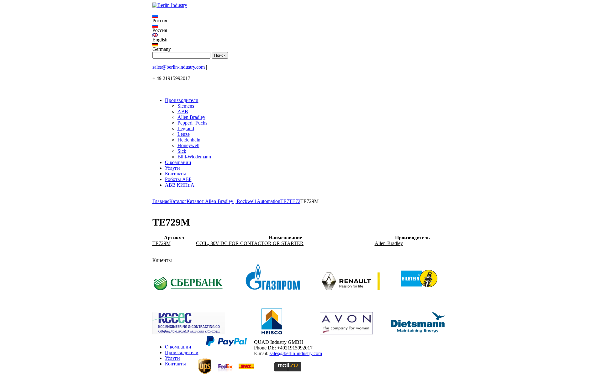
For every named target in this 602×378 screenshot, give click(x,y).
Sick (181, 151)
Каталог (178, 201)
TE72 (294, 201)
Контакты (175, 173)
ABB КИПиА (179, 185)
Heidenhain (188, 139)
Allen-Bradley (389, 243)
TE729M (161, 243)
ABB (182, 111)
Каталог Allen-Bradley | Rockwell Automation (233, 201)
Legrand (185, 128)
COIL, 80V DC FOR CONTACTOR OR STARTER (250, 243)
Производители (181, 100)
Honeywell (188, 145)
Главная (160, 201)
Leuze (183, 134)
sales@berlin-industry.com (178, 67)
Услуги (172, 168)
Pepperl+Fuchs (192, 122)
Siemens (185, 106)
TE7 (284, 201)
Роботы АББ (178, 179)
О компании (178, 162)
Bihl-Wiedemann (194, 156)
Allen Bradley (191, 117)
